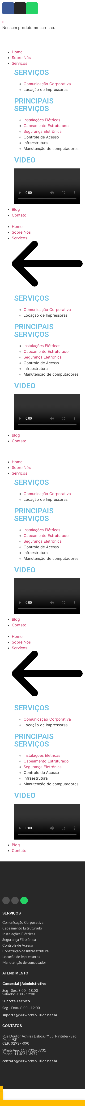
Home (17, 226)
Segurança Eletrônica (43, 131)
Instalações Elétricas (42, 120)
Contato (19, 440)
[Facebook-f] (8, 8)
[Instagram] (20, 8)
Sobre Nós (21, 232)
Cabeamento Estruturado (46, 125)
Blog (16, 435)
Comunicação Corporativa (47, 83)
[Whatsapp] (32, 8)
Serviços (19, 238)
